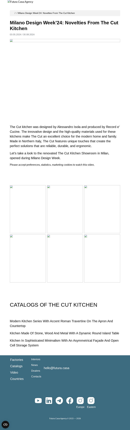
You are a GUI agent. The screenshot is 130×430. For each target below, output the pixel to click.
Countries (17, 379)
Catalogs (16, 366)
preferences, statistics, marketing (44, 164)
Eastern (91, 407)
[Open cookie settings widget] (5, 424)
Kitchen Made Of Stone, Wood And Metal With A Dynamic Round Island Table (64, 333)
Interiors (35, 359)
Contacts (36, 376)
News (34, 365)
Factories (16, 359)
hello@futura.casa (56, 368)
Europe (80, 407)
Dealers (35, 370)
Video (14, 372)
